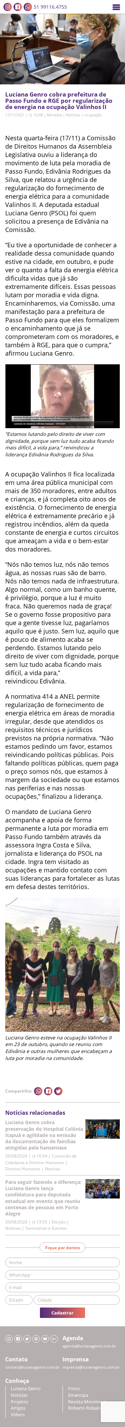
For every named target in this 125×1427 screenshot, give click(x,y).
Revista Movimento (88, 1402)
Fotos (74, 1389)
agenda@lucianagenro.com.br (89, 1346)
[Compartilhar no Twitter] (58, 1091)
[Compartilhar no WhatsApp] (38, 1091)
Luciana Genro (26, 1389)
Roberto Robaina (85, 1408)
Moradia (54, 114)
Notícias (73, 114)
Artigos (18, 1408)
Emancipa (78, 1395)
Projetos (19, 1402)
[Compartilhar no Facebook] (48, 1091)
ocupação (93, 114)
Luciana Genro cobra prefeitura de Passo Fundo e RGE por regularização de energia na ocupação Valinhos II (58, 100)
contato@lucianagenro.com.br (32, 1367)
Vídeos (18, 1415)
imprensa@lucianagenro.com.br (90, 1367)
